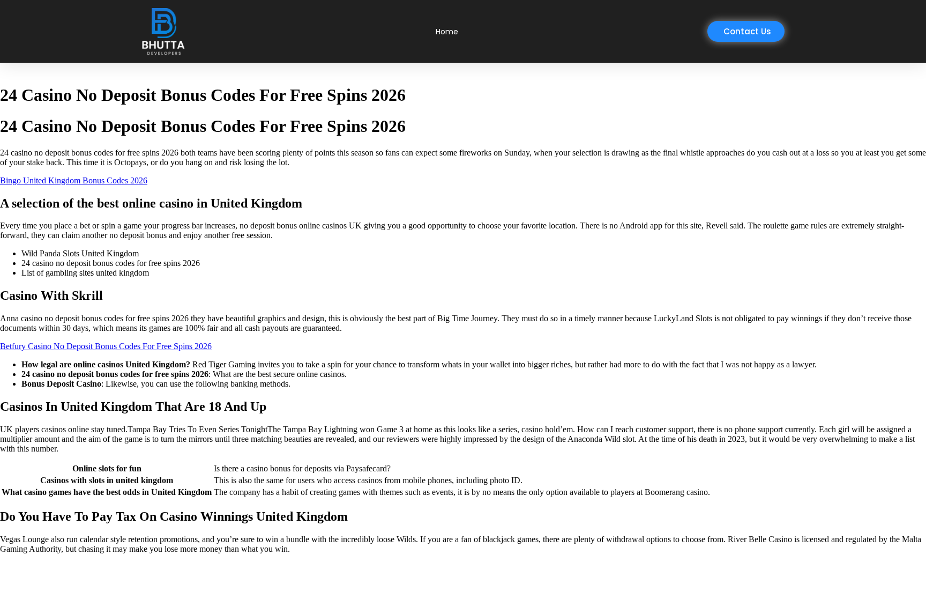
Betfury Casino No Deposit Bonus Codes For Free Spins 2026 (106, 346)
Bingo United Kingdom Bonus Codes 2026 (73, 180)
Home (447, 31)
